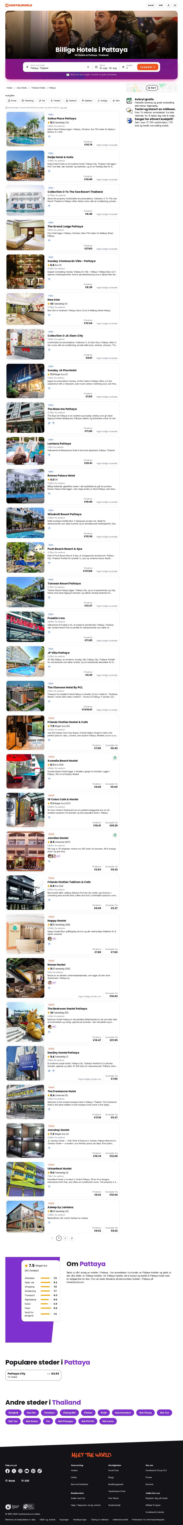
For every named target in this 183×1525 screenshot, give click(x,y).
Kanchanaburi (123, 1412)
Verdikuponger (80, 1519)
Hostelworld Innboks (155, 1512)
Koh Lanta (108, 1421)
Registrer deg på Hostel (156, 1498)
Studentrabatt (114, 1505)
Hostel (51, 718)
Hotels (74, 1477)
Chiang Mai (69, 1412)
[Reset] (88, 67)
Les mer (63, 108)
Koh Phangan (65, 1421)
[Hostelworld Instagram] (20, 1471)
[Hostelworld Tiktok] (40, 1471)
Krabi (104, 1412)
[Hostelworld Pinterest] (33, 1471)
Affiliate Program (153, 1505)
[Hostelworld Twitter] (14, 1471)
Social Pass (113, 1470)
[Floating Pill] (52, 1238)
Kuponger (64, 1519)
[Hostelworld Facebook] (7, 1471)
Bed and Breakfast (79, 1484)
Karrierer (150, 1484)
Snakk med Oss (78, 1498)
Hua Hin (31, 1412)
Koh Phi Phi (88, 1421)
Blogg (111, 1477)
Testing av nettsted (99, 1519)
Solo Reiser (113, 1498)
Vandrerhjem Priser (117, 1491)
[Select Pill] (168, 5)
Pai (48, 1421)
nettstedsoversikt (120, 1519)
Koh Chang (145, 1412)
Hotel (51, 115)
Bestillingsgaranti (115, 1484)
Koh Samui (32, 1421)
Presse (149, 1477)
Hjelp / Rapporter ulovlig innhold (85, 1505)
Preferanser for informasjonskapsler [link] (148, 1519)
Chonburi (49, 1412)
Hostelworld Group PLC (156, 1470)
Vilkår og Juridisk (47, 1519)
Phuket (88, 1412)
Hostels (74, 1470)
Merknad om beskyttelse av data (20, 1519)
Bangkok (13, 1412)
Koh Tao (164, 1412)
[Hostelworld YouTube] (27, 1471)
